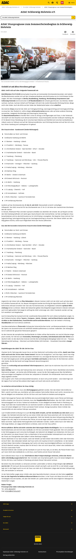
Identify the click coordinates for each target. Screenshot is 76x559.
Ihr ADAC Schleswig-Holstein (32, 7)
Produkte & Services (8, 510)
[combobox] (36, 3)
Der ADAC (5, 523)
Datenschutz (42, 552)
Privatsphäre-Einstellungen (64, 552)
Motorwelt (6, 529)
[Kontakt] (57, 3)
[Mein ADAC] (52, 3)
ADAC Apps (6, 504)
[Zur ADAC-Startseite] (5, 2)
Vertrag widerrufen (9, 555)
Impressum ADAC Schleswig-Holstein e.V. (15, 552)
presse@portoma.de (12, 491)
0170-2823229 (9, 489)
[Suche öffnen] (48, 2)
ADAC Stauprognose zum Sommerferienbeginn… (58, 7)
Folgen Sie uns (7, 516)
